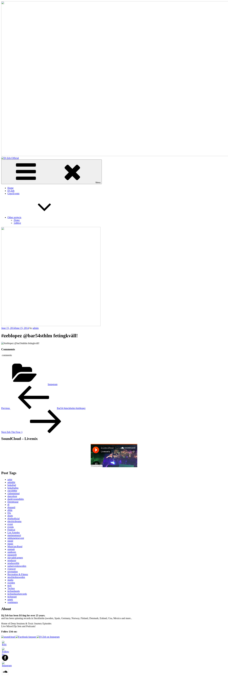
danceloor (12, 496)
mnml (10, 541)
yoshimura (12, 602)
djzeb (10, 515)
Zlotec (17, 220)
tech (9, 585)
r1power (11, 568)
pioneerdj (12, 555)
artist (9, 479)
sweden (11, 582)
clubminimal (13, 493)
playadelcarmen (15, 557)
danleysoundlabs (15, 499)
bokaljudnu (12, 488)
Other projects (14, 217)
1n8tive (17, 223)
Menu (98, 182)
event (10, 524)
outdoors (11, 552)
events (10, 527)
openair (11, 549)
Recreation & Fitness (17, 574)
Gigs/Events (13, 193)
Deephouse (12, 502)
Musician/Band (14, 546)
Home (10, 188)
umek (10, 599)
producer (11, 560)
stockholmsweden (16, 577)
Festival (11, 529)
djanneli (11, 507)
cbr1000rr (12, 490)
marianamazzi (14, 535)
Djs (9, 513)
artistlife (11, 482)
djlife (9, 510)
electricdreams (14, 521)
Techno (11, 588)
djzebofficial (13, 518)
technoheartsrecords (17, 594)
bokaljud (11, 485)
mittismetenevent (15, 538)
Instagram (52, 384)
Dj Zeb (10, 190)
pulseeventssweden (16, 566)
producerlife (13, 563)
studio (10, 580)
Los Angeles (13, 532)
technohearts (13, 591)
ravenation (12, 571)
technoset (12, 596)
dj (8, 504)
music (10, 543)
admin (36, 328)
